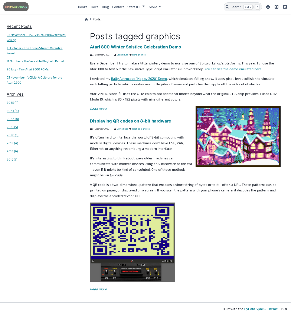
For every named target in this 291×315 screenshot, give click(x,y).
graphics (142, 54)
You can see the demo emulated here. (233, 69)
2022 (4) (13, 119)
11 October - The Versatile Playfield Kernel (35, 61)
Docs (94, 7)
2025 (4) (13, 102)
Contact (118, 7)
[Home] (86, 19)
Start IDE (134, 7)
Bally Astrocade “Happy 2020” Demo (139, 78)
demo (134, 54)
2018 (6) (12, 151)
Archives (15, 94)
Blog (105, 7)
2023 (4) (13, 110)
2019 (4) (12, 143)
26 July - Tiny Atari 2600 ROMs (28, 69)
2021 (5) (12, 127)
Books (82, 7)
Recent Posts (19, 26)
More (153, 7)
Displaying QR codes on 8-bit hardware (130, 121)
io (141, 128)
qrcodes (146, 128)
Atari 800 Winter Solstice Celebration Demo (135, 47)
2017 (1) (12, 159)
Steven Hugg (122, 54)
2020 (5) (13, 135)
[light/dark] (268, 6)
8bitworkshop (16, 7)
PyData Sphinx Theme (261, 309)
